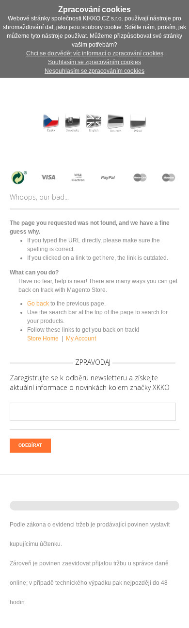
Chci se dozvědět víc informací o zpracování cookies (94, 53)
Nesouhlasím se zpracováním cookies (94, 71)
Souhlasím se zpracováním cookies (94, 62)
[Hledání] (25, 153)
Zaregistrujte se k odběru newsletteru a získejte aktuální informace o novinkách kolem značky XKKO (90, 382)
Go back (38, 303)
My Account (81, 338)
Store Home (43, 338)
